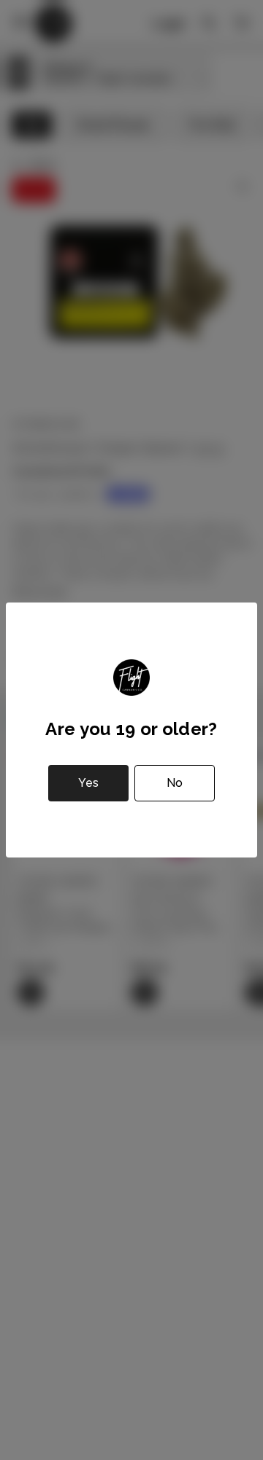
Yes (88, 783)
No (175, 783)
